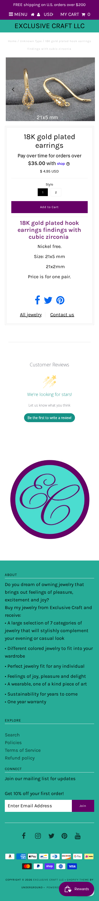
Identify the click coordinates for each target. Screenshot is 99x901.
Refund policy (20, 758)
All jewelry (31, 314)
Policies (13, 742)
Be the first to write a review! (49, 417)
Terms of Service (23, 750)
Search (12, 735)
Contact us (62, 314)
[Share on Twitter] (48, 302)
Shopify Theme (78, 879)
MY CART (75, 14)
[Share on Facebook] (37, 302)
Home (12, 41)
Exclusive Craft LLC (49, 25)
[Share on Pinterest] (60, 302)
